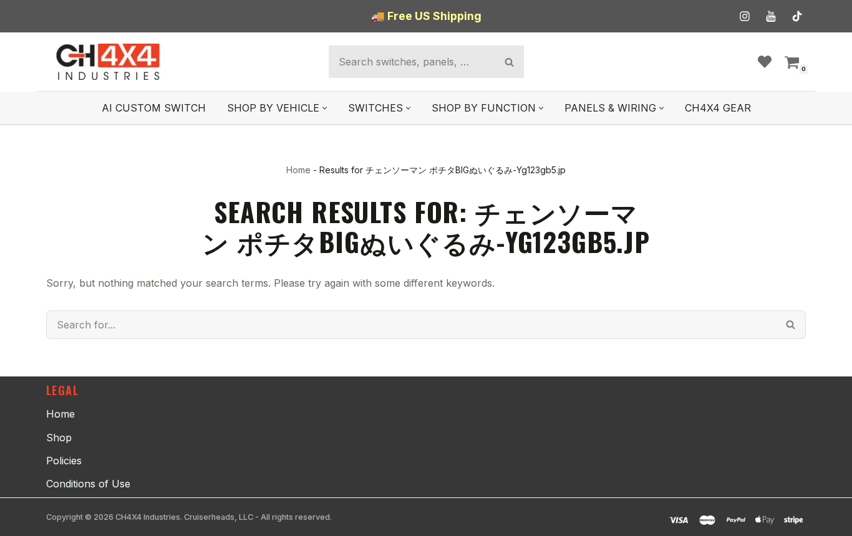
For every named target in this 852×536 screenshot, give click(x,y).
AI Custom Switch (154, 108)
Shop (59, 437)
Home (298, 170)
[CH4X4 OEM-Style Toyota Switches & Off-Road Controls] (108, 62)
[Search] (509, 61)
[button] (324, 108)
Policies (64, 460)
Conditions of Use (88, 483)
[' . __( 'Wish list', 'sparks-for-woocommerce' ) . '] (765, 62)
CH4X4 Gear (718, 108)
